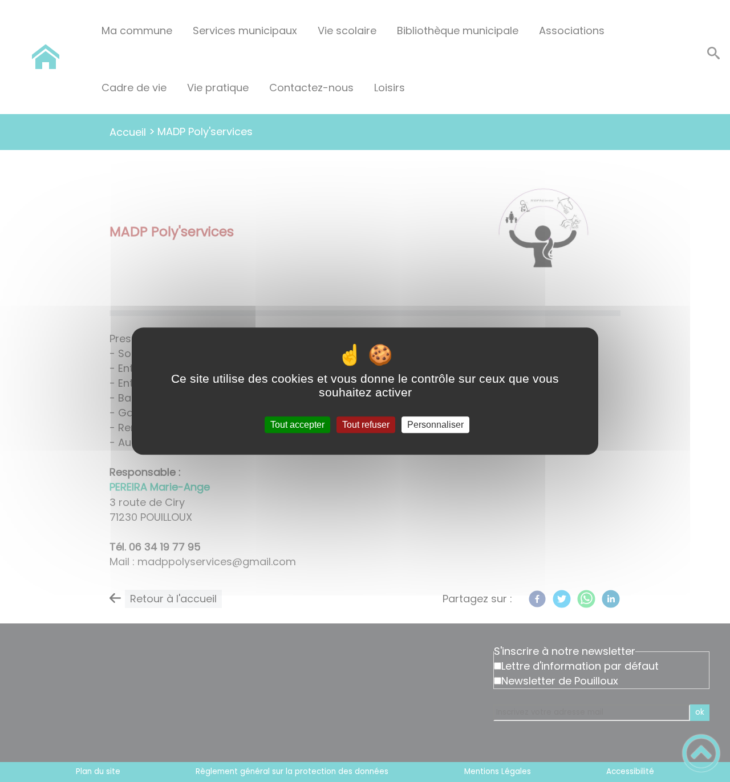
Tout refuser (366, 425)
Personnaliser (435, 425)
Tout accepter (297, 425)
